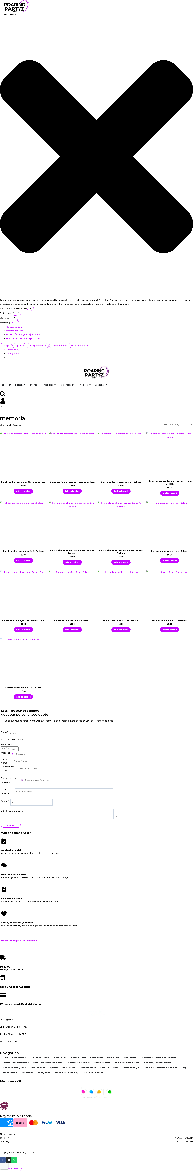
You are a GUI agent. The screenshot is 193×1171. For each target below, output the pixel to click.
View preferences (37, 345)
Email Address (8, 739)
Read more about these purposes (23, 338)
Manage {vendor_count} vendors (23, 334)
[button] (96, 157)
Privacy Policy (12, 353)
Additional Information (12, 811)
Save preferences (60, 345)
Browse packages (10, 940)
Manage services (14, 330)
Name (4, 732)
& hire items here (28, 940)
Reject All (19, 345)
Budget (5, 801)
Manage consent (10, 1168)
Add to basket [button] (23, 491)
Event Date (7, 744)
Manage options (14, 327)
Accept (5, 345)
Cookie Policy (12, 349)
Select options (72, 562)
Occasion (6, 752)
